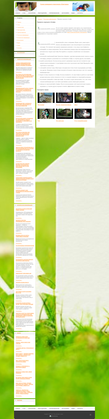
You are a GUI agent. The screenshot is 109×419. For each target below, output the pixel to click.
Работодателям (42, 13)
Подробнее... (19, 72)
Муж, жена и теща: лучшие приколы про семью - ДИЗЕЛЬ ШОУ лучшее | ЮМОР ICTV (24, 384)
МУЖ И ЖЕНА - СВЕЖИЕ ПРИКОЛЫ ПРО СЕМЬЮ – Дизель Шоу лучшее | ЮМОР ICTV (25, 355)
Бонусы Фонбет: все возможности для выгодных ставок (24, 191)
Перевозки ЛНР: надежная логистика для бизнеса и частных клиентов (23, 104)
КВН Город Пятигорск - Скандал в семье (22, 361)
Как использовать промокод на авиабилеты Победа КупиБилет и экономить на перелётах (24, 120)
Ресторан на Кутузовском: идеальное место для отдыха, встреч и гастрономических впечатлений (25, 76)
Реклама (19, 400)
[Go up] (90, 415)
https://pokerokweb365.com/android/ (77, 32)
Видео (73, 13)
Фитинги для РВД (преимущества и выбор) (23, 221)
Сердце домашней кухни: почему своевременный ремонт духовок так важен (24, 64)
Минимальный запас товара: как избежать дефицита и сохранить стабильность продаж (24, 90)
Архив (18, 45)
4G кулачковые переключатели (25, 245)
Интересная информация (23, 37)
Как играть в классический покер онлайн (24, 209)
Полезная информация (23, 35)
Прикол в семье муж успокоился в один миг (23, 337)
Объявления (21, 52)
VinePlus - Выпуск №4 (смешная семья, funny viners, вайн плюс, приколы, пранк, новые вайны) (24, 391)
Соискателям (31, 13)
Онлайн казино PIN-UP (22, 282)
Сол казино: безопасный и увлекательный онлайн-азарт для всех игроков (25, 179)
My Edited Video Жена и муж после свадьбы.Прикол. (24, 378)
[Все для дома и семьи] (26, 6)
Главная (17, 13)
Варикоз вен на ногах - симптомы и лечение (22, 236)
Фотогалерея (65, 13)
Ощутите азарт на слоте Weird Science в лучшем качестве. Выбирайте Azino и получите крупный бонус (25, 315)
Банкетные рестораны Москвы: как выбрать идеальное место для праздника (22, 165)
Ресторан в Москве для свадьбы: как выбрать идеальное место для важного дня (23, 134)
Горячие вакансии (54, 13)
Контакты (80, 13)
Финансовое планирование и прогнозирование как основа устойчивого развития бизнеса (25, 149)
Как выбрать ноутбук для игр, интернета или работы (24, 260)
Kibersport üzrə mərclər (23, 273)
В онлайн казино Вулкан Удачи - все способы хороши (24, 304)
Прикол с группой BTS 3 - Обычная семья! (23, 367)
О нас (24, 13)
